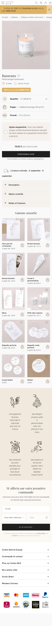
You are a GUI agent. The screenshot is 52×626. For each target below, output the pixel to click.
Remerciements (33, 244)
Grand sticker (7, 380)
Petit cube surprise (35, 313)
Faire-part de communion (7, 245)
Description (14, 185)
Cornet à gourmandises (33, 279)
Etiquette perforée (9, 345)
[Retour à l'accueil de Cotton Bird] (9, 4)
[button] (49, 9)
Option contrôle (16, 194)
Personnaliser (26, 154)
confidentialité (40, 533)
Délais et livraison (17, 203)
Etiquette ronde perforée (33, 346)
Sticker (30, 380)
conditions (14, 535)
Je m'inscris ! (26, 527)
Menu (4, 313)
